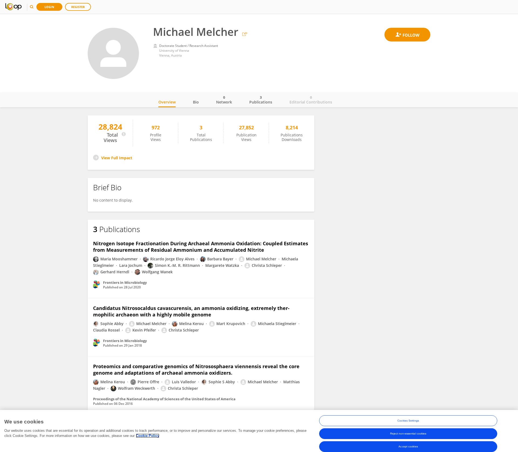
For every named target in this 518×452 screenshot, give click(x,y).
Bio (196, 102)
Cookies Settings (408, 420)
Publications (260, 100)
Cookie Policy (147, 436)
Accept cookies (408, 446)
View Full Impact (116, 157)
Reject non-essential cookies (408, 433)
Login (49, 7)
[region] (259, 431)
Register (78, 7)
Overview (167, 102)
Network (224, 100)
